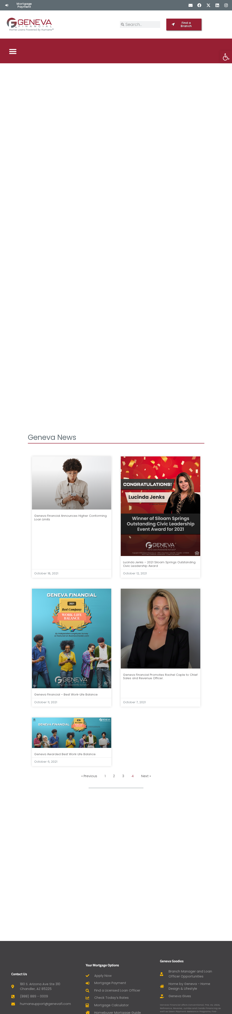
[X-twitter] (208, 5)
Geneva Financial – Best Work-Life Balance (66, 694)
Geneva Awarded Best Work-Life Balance (65, 754)
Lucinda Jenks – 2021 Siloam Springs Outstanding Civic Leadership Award (159, 564)
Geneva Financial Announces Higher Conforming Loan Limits (70, 518)
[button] (13, 51)
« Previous (89, 776)
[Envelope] (190, 5)
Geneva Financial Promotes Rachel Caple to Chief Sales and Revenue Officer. (160, 677)
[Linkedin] (217, 5)
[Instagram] (226, 5)
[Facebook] (199, 5)
